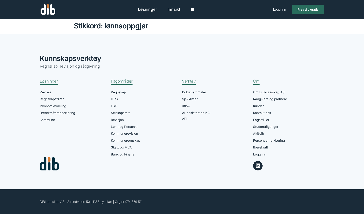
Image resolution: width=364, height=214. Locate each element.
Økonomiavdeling (53, 106)
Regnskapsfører (52, 99)
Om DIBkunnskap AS (269, 92)
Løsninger (49, 81)
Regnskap (118, 92)
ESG (114, 106)
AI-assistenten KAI (196, 113)
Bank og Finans (122, 154)
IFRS (114, 99)
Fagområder (122, 81)
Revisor (45, 92)
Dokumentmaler (194, 92)
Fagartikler (261, 120)
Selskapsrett (120, 113)
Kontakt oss (262, 113)
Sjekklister (190, 99)
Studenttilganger (265, 127)
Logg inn (279, 9)
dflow (186, 106)
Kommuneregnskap (125, 140)
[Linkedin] (258, 165)
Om (256, 81)
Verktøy (189, 81)
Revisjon (117, 120)
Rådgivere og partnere (270, 99)
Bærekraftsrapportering (57, 113)
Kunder (258, 106)
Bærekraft (260, 147)
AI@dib (258, 133)
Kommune (47, 120)
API (184, 119)
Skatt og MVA (121, 147)
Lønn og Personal (124, 127)
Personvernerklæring (269, 140)
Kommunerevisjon (124, 133)
